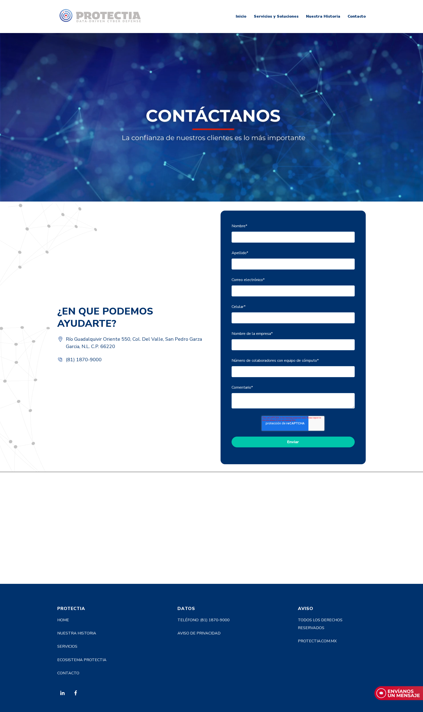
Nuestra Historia (323, 16)
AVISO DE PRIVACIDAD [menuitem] (199, 633)
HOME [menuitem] (63, 620)
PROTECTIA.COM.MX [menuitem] (317, 641)
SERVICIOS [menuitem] (67, 646)
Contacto (357, 16)
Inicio (241, 16)
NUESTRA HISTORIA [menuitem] (76, 633)
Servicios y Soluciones (276, 16)
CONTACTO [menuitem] (68, 673)
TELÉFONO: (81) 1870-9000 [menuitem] (203, 620)
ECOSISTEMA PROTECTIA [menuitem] (81, 660)
